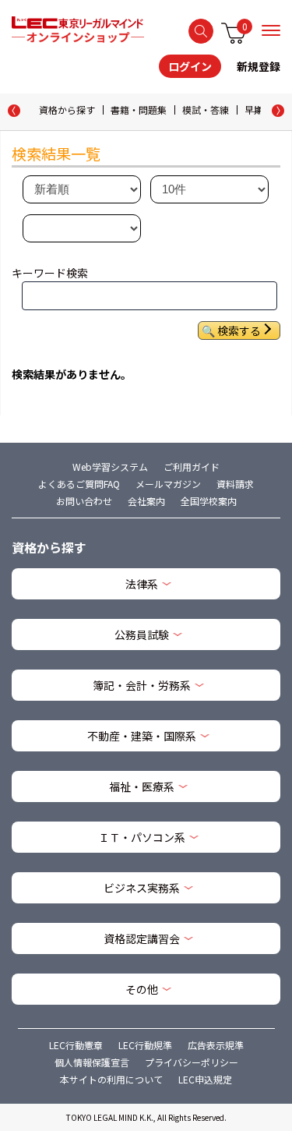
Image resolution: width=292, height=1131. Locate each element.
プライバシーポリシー (191, 1062)
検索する (200, 31)
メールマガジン (168, 483)
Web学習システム (110, 466)
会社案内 (146, 500)
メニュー (271, 30)
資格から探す (67, 109)
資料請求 (235, 483)
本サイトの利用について (111, 1079)
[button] (278, 110)
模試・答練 (205, 109)
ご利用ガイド (192, 466)
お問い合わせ (84, 500)
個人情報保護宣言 (92, 1062)
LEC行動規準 (145, 1044)
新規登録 (258, 66)
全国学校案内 (209, 500)
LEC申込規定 (205, 1079)
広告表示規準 (216, 1044)
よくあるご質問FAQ (79, 483)
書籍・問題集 (139, 109)
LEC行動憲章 (76, 1044)
